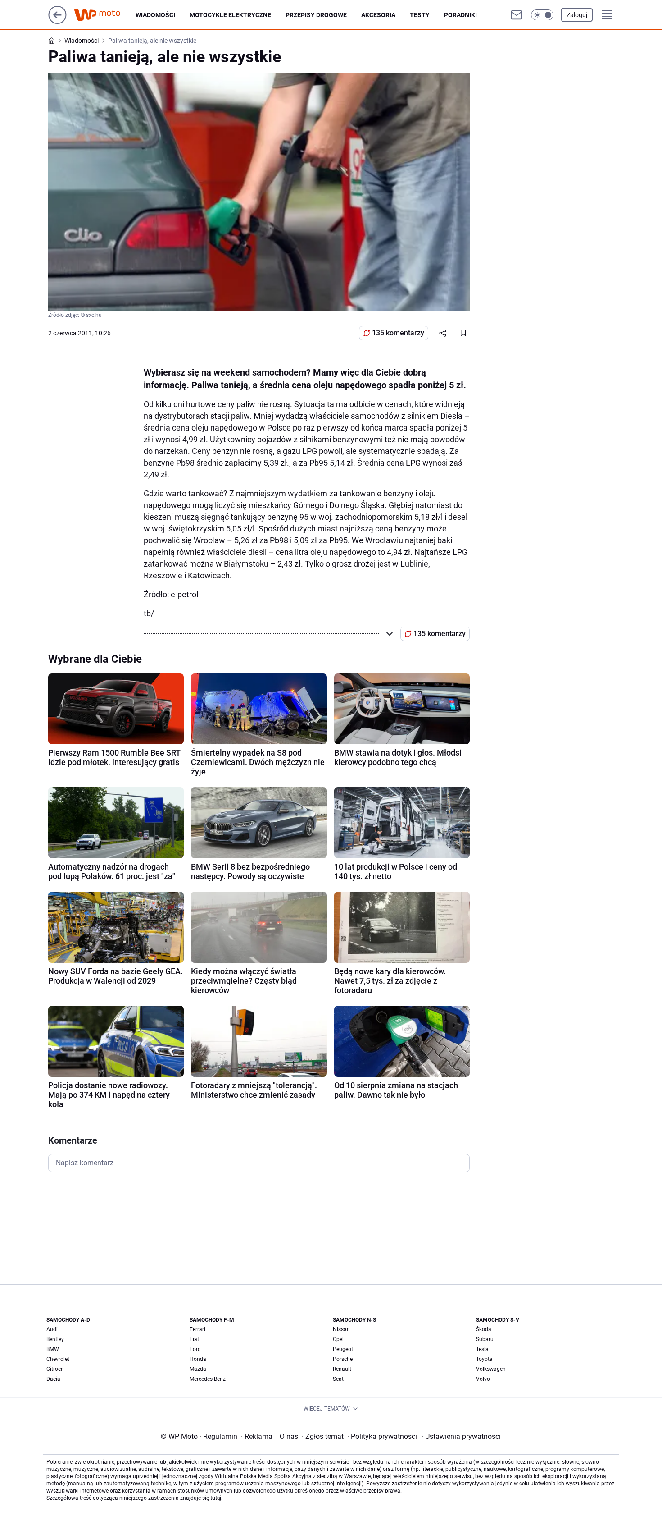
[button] (542, 14)
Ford (195, 1349)
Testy (420, 14)
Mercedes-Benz (208, 1379)
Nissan (341, 1329)
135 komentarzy (398, 333)
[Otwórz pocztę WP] (516, 15)
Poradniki (460, 14)
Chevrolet (57, 1359)
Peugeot (343, 1349)
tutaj (215, 1498)
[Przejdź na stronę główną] (57, 21)
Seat (338, 1379)
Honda (198, 1359)
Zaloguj (577, 14)
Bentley (55, 1339)
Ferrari (197, 1329)
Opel (338, 1339)
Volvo (483, 1379)
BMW (52, 1349)
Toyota (484, 1359)
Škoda (483, 1329)
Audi (52, 1329)
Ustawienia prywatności (461, 1436)
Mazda (198, 1369)
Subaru (485, 1339)
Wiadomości (155, 14)
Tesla (482, 1349)
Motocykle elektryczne (230, 14)
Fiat (194, 1339)
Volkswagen (491, 1369)
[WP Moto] (104, 15)
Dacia (53, 1379)
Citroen (55, 1369)
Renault (342, 1369)
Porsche (343, 1359)
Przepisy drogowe (316, 14)
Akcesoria (378, 14)
